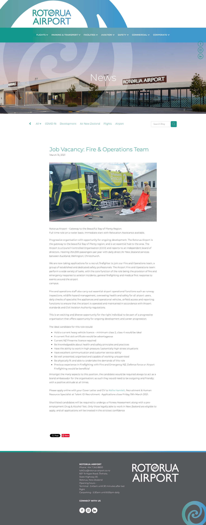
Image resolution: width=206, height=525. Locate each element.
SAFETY (122, 35)
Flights (108, 124)
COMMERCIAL (140, 35)
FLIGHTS (41, 35)
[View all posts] (30, 124)
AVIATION (107, 35)
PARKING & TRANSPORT (65, 35)
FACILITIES (90, 35)
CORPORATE (160, 35)
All (38, 124)
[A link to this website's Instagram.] (200, 50)
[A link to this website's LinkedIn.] (200, 56)
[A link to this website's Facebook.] (200, 43)
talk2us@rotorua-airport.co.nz (94, 470)
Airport (119, 124)
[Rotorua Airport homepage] (103, 13)
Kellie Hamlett (117, 390)
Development (68, 124)
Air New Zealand (90, 124)
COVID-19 (50, 124)
